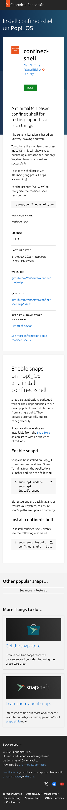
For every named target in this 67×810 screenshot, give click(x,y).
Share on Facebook (54, 784)
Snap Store (44, 432)
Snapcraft (16, 776)
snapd (6, 776)
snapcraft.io (13, 721)
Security (29, 73)
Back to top (11, 744)
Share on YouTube (62, 784)
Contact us (13, 802)
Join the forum (11, 772)
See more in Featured (33, 590)
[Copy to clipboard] (51, 482)
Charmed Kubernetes (32, 764)
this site (29, 776)
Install (30, 87)
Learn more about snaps (28, 703)
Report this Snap (21, 325)
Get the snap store (23, 645)
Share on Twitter (46, 784)
